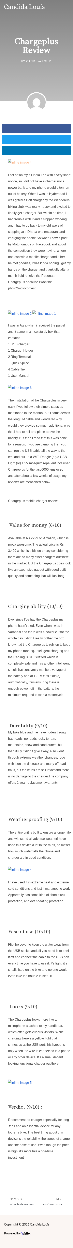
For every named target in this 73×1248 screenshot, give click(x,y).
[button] (36, 128)
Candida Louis (24, 7)
